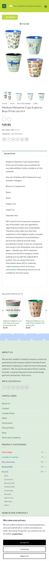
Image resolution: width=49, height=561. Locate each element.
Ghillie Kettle (9, 487)
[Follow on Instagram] (9, 387)
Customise (24, 549)
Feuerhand (8, 479)
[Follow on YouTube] (27, 387)
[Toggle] (45, 452)
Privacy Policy (8, 427)
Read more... (26, 375)
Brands (5, 471)
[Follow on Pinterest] (22, 387)
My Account (7, 423)
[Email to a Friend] (18, 139)
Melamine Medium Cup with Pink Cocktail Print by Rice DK (35, 323)
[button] (4, 6)
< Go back (9, 17)
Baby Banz (8, 501)
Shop (12, 104)
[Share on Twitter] (13, 139)
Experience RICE (18, 266)
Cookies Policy (8, 413)
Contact (5, 408)
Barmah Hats (9, 483)
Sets (20, 134)
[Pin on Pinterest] (22, 139)
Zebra (6, 505)
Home (4, 104)
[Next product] (4, 119)
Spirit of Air (9, 498)
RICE (17, 134)
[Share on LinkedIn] (27, 139)
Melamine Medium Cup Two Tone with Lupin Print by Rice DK (12, 323)
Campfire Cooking (10, 457)
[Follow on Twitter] (13, 387)
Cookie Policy (17, 534)
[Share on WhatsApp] (4, 139)
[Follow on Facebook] (4, 387)
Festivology (7, 452)
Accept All (24, 542)
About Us (6, 403)
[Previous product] (9, 119)
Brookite (7, 494)
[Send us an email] (18, 387)
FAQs (4, 418)
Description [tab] (9, 154)
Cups (35, 104)
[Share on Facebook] (9, 139)
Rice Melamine (24, 104)
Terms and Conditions (11, 437)
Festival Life (7, 466)
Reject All (24, 556)
